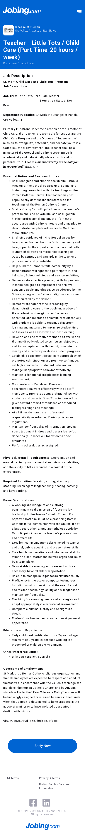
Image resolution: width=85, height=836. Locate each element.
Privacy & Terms (49, 778)
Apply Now (42, 746)
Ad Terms (13, 778)
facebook (33, 803)
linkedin (46, 803)
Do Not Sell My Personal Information (54, 786)
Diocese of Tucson (27, 27)
